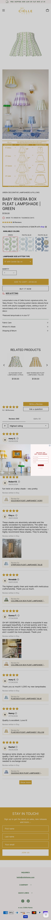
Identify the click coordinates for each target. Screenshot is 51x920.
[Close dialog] (50, 445)
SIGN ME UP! (40, 465)
